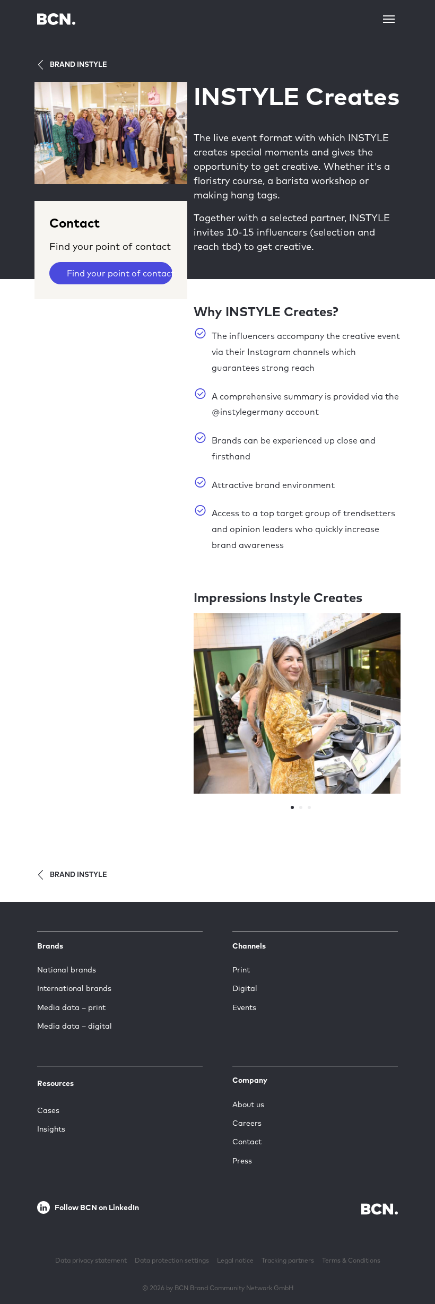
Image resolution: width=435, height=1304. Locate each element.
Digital (244, 988)
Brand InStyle (78, 64)
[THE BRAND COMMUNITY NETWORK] (56, 18)
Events (244, 1007)
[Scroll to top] (410, 1263)
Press (242, 1161)
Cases (48, 1110)
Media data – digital (74, 1026)
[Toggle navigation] (389, 19)
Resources (55, 1083)
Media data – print (71, 1007)
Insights (51, 1129)
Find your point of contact (119, 273)
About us (248, 1104)
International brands (74, 988)
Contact (247, 1141)
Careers (247, 1123)
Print (241, 970)
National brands (66, 970)
